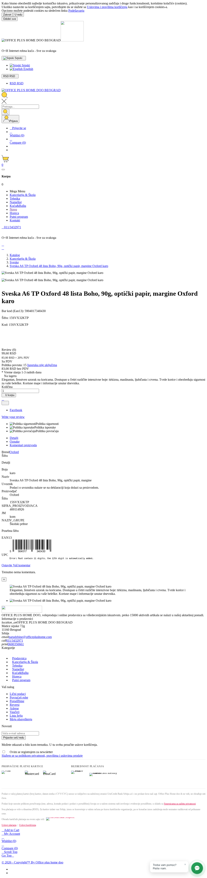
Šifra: (5, 318)
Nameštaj (18, 669)
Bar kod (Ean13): (13, 311)
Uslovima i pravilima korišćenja (107, 7)
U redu (18, 14)
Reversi (14, 704)
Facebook (16, 410)
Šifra (5, 455)
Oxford (14, 452)
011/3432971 (14, 640)
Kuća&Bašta (20, 673)
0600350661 (16, 644)
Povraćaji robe (19, 697)
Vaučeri (14, 712)
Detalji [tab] (14, 438)
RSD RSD (16, 83)
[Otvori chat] (197, 868)
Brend (6, 452)
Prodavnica (19, 658)
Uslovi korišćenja (27, 825)
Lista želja (16, 715)
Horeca (16, 676)
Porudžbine (17, 701)
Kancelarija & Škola (25, 662)
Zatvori (7, 14)
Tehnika (17, 665)
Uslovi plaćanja (9, 825)
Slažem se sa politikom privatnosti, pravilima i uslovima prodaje (42, 755)
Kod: (5, 324)
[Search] (5, 112)
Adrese (14, 708)
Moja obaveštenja (21, 719)
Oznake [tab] (15, 441)
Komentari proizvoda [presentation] (23, 445)
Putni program (21, 680)
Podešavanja (76, 10)
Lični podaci (18, 694)
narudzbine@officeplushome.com (30, 637)
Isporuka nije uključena (42, 365)
